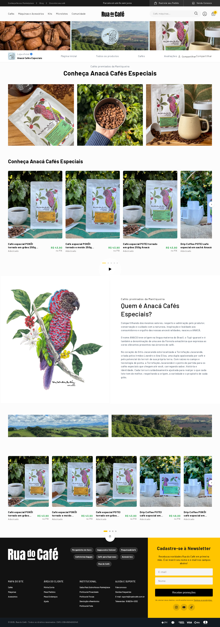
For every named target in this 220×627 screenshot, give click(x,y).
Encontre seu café (57, 3)
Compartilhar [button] (189, 56)
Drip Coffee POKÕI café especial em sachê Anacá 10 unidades (195, 514)
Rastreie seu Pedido (169, 3)
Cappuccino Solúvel (106, 550)
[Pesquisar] (196, 13)
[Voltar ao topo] (110, 537)
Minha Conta (49, 587)
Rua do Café (104, 564)
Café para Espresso (107, 557)
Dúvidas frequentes (123, 592)
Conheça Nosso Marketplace (21, 3)
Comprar (35, 233)
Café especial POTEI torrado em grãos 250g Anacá (140, 245)
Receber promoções (184, 592)
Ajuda (46, 601)
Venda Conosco (204, 3)
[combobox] (173, 13)
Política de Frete (86, 606)
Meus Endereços (50, 597)
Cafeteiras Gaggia (83, 557)
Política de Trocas (87, 597)
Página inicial (69, 56)
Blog (41, 3)
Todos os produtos (107, 56)
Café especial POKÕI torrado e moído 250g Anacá (79, 245)
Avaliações (170, 56)
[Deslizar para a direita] (211, 204)
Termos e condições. (203, 600)
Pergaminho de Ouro (82, 550)
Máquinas (12, 592)
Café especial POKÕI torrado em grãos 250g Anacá (22, 245)
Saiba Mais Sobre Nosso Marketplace (95, 587)
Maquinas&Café (128, 550)
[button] (11, 14)
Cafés (141, 56)
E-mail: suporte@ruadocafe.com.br (130, 597)
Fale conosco (121, 587)
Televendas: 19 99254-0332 (126, 601)
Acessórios (127, 557)
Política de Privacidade (89, 592)
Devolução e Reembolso (89, 601)
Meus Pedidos (49, 592)
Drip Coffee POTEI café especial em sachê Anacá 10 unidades (198, 245)
